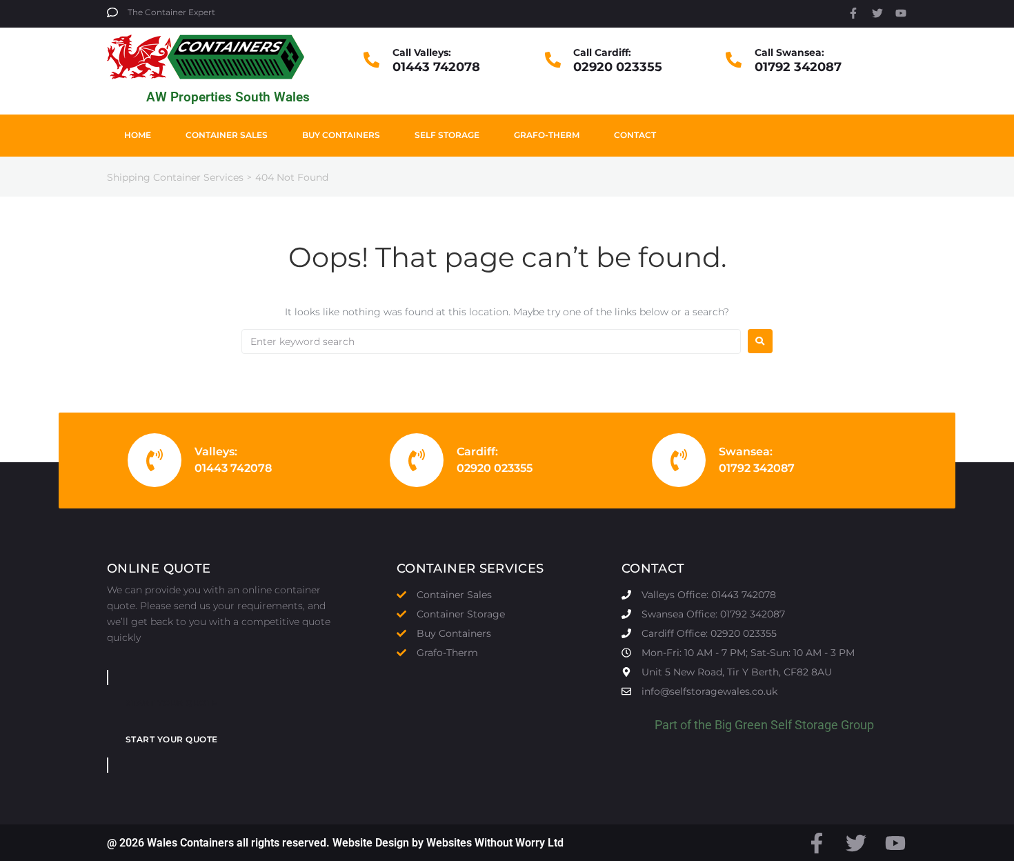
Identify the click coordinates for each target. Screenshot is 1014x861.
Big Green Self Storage (776, 725)
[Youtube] (901, 13)
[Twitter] (877, 13)
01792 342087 (798, 67)
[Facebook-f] (853, 13)
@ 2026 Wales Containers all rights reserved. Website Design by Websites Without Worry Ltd (335, 842)
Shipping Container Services (175, 177)
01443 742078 (436, 67)
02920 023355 (617, 67)
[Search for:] (491, 341)
